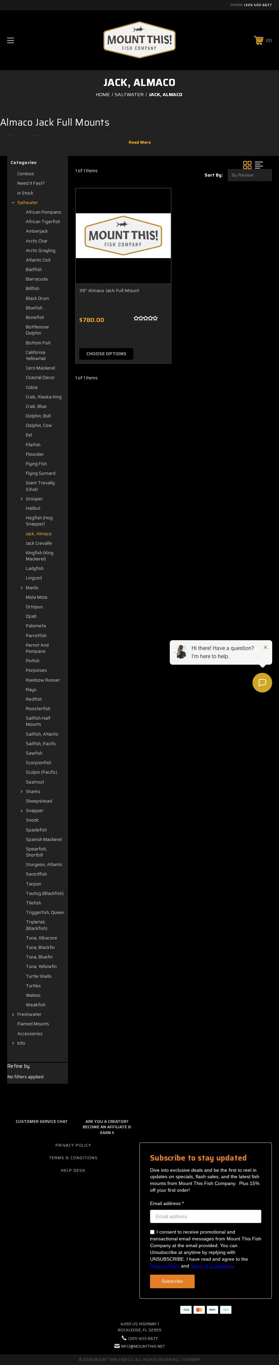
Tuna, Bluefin (39, 956)
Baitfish (34, 269)
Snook (32, 820)
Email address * (167, 1203)
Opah (31, 616)
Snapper (35, 810)
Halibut (33, 508)
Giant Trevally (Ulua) (40, 485)
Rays (31, 689)
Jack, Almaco (39, 533)
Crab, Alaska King (44, 396)
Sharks (33, 791)
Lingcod (34, 577)
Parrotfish (36, 635)
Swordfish (36, 874)
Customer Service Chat (42, 1121)
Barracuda (37, 279)
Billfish (32, 288)
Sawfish (34, 753)
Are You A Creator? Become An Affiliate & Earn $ (107, 1127)
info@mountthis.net (143, 1346)
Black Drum (37, 298)
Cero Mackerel (40, 368)
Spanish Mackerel (44, 839)
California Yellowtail (36, 355)
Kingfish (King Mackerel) (39, 555)
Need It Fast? (31, 183)
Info (21, 1043)
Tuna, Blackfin (40, 947)
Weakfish (36, 1004)
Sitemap (191, 1360)
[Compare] (157, 234)
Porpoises (36, 670)
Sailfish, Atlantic (42, 734)
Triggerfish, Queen (45, 912)
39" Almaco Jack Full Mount (109, 290)
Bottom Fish (38, 342)
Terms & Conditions (73, 1157)
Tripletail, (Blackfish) (36, 925)
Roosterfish (38, 708)
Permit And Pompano (37, 648)
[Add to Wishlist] (157, 218)
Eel (29, 434)
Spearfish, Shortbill (36, 852)
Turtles (33, 985)
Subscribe (172, 1281)
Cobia (31, 387)
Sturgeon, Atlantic (44, 864)
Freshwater (29, 1014)
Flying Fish (36, 463)
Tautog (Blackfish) (45, 893)
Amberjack (37, 231)
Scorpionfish (38, 762)
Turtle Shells (39, 976)
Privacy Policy (73, 1145)
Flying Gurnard (40, 473)
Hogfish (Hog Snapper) (39, 520)
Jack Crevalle (39, 543)
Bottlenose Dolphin (37, 330)
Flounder (35, 454)
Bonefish (35, 317)
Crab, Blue (36, 406)
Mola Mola (36, 597)
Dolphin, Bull (38, 415)
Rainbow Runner (43, 680)
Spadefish (36, 829)
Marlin (32, 587)
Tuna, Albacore (41, 937)
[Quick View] (157, 201)
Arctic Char (37, 241)
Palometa (36, 625)
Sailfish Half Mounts (38, 721)
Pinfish (32, 660)
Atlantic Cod (38, 260)
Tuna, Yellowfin (41, 966)
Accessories (30, 1033)
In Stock (25, 193)
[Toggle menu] (33, 40)
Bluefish (34, 307)
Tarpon (33, 883)
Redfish (34, 699)
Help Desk (73, 1170)
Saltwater (27, 202)
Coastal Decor (40, 377)
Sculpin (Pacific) (41, 772)
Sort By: (213, 175)
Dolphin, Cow (39, 425)
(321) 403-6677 (258, 4)
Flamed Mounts (33, 1023)
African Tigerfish (43, 221)
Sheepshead (39, 801)
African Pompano (43, 212)
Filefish (33, 444)
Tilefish (33, 902)
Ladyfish (35, 568)
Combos (25, 173)
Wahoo (33, 995)
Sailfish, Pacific (41, 743)
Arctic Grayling (40, 250)
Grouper (34, 498)
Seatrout (35, 782)
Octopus (34, 606)
